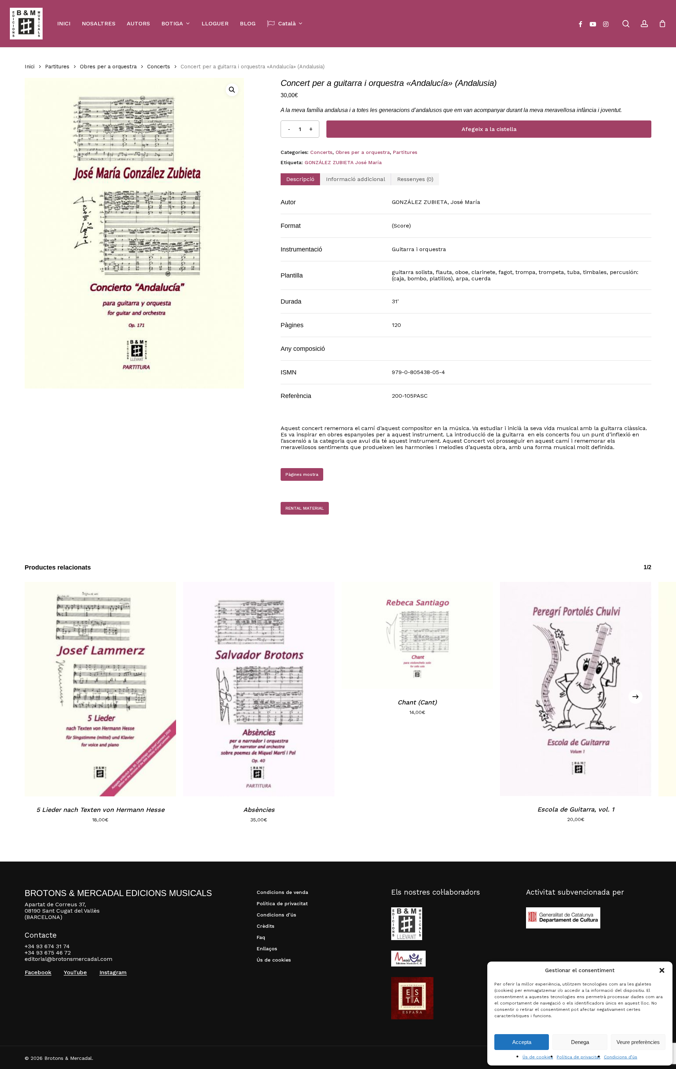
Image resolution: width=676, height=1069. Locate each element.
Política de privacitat (578, 1057)
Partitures (57, 66)
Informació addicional (355, 179)
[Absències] (258, 689)
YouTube (75, 972)
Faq (261, 937)
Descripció (300, 179)
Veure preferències (638, 1042)
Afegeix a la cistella (489, 129)
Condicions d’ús (620, 1057)
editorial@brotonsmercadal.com (68, 959)
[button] (661, 970)
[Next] (635, 697)
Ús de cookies (537, 1057)
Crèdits (265, 926)
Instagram (113, 972)
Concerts (158, 66)
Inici (30, 66)
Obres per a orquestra (108, 66)
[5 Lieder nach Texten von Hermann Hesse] (100, 689)
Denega (580, 1042)
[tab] (300, 179)
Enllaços (267, 948)
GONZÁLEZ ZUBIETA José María (343, 162)
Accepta (521, 1042)
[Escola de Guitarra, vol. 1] (575, 689)
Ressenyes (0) (415, 179)
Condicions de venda (282, 892)
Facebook (38, 972)
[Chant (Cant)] (417, 635)
